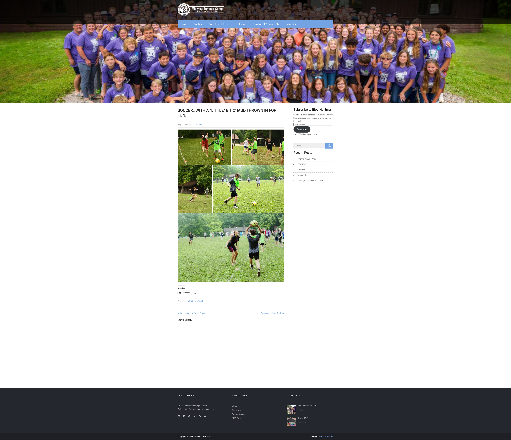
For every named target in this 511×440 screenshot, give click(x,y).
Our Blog (198, 24)
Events (242, 24)
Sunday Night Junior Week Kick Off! (312, 181)
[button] (204, 147)
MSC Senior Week (195, 301)
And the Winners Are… (307, 159)
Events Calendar (239, 414)
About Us (291, 24)
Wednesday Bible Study (272, 313)
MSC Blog (236, 418)
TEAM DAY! (302, 164)
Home (184, 24)
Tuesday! (301, 170)
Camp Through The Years (220, 24)
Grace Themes (326, 436)
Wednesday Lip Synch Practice (192, 313)
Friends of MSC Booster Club (266, 24)
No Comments (195, 124)
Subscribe (302, 129)
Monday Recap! (304, 175)
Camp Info (236, 410)
